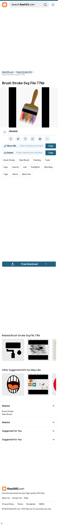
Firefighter (35, 167)
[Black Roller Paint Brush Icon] (13, 350)
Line (25, 167)
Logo (6, 167)
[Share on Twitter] (18, 139)
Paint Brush (24, 160)
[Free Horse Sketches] (38, 384)
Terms (20, 504)
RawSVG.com (8, 72)
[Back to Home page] (4, 5)
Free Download (29, 264)
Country (15, 167)
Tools (47, 160)
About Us (6, 498)
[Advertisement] (29, 38)
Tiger (6, 174)
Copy (50, 146)
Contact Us (17, 498)
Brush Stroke (9, 160)
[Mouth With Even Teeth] (13, 384)
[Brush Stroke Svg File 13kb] (38, 350)
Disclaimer (31, 504)
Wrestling (48, 167)
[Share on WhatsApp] (32, 139)
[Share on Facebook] (10, 139)
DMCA (41, 504)
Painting (37, 160)
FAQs (26, 498)
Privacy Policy (8, 504)
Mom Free (26, 174)
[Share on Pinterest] (25, 139)
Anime (15, 174)
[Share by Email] (40, 139)
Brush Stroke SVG (24, 72)
